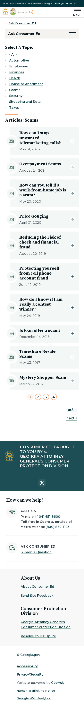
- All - (13, 54)
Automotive (19, 60)
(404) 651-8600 (47, 517)
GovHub (57, 683)
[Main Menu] (76, 12)
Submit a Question (36, 552)
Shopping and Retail (25, 102)
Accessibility (27, 666)
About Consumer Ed (37, 586)
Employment (20, 66)
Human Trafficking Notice (36, 690)
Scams (15, 90)
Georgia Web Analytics (34, 698)
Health (14, 78)
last (70, 409)
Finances (16, 72)
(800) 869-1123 (57, 527)
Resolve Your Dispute (38, 636)
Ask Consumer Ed (22, 23)
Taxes (14, 107)
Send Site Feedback (37, 596)
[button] (72, 33)
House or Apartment (26, 84)
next (70, 418)
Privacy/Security (30, 674)
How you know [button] (63, 3)
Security (16, 96)
